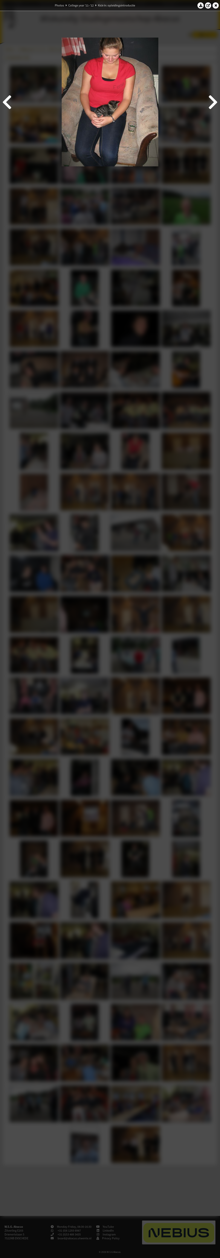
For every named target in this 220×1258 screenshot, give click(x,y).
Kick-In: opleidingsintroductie (116, 5)
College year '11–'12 (81, 5)
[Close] (215, 5)
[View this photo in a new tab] (208, 5)
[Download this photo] (200, 5)
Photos (59, 5)
